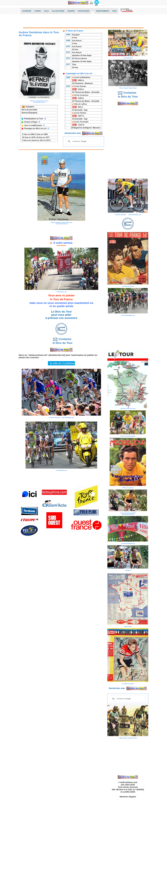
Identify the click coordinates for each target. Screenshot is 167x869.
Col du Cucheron (81, 95)
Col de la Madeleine (82, 77)
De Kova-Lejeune (79, 58)
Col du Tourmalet (81, 122)
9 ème (74, 38)
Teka (74, 64)
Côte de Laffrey (80, 104)
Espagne (76, 35)
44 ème (75, 67)
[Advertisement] (83, 21)
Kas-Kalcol (76, 41)
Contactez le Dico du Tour (61, 340)
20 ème (75, 49)
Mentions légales (128, 797)
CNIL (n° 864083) (136, 789)
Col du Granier (80, 86)
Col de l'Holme (80, 113)
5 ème (74, 44)
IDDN (132, 792)
